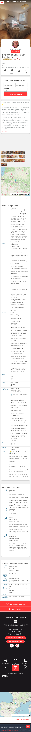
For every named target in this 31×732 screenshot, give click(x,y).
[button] (15, 51)
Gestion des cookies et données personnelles (9, 730)
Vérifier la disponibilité (15, 94)
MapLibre (25, 194)
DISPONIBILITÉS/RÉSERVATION (15, 637)
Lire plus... (5, 131)
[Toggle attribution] (28, 194)
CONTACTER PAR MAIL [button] (16, 641)
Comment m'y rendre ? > (20, 199)
